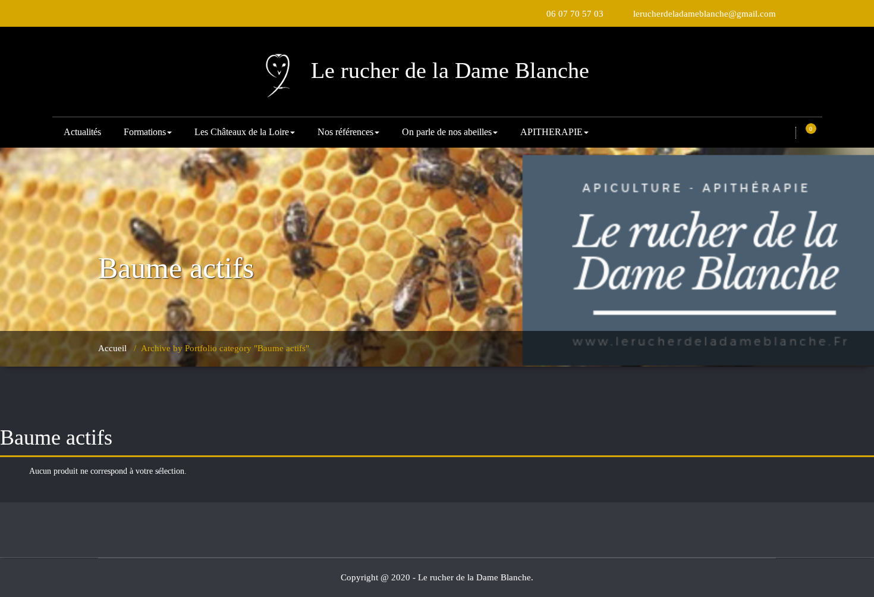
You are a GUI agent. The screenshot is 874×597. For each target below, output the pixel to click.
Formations (145, 132)
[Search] (786, 132)
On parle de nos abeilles (447, 132)
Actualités (82, 132)
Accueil (112, 348)
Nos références (345, 132)
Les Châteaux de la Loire (241, 132)
